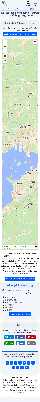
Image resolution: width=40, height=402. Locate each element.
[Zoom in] (5, 42)
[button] (9, 337)
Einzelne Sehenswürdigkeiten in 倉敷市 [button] (20, 278)
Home (4, 9)
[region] (20, 144)
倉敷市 (32, 9)
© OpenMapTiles (16, 246)
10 (26, 367)
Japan (26, 9)
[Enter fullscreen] (5, 61)
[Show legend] (35, 42)
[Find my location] (5, 56)
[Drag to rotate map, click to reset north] (5, 51)
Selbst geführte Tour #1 (19, 285)
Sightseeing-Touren (15, 9)
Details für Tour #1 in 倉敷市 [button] (20, 314)
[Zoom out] (5, 46)
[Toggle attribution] (36, 246)
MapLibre (7, 246)
